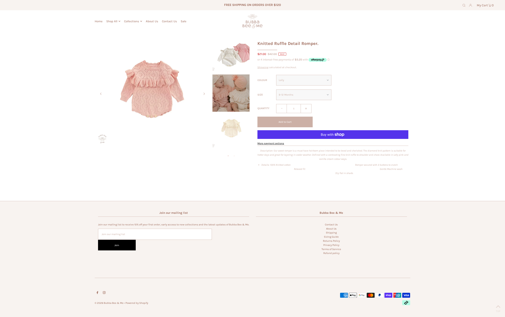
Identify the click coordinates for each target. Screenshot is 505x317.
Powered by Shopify (136, 302)
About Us (331, 228)
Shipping (262, 67)
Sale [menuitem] (183, 21)
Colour (262, 80)
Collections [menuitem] (131, 21)
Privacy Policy (331, 245)
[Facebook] (97, 293)
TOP (498, 311)
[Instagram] (104, 293)
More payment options (270, 143)
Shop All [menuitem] (111, 21)
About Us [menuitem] (152, 21)
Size (260, 94)
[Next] (204, 93)
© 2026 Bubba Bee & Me (109, 302)
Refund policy (331, 253)
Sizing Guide (331, 236)
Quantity (263, 108)
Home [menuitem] (99, 21)
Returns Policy (331, 240)
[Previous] (101, 93)
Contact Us (331, 224)
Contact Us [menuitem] (169, 21)
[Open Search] (464, 5)
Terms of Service (331, 249)
